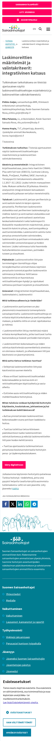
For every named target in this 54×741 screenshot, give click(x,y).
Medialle (10, 600)
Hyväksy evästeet (17, 732)
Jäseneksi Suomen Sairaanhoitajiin (25, 658)
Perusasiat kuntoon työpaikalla (23, 643)
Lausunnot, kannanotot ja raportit (25, 622)
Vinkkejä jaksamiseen (18, 637)
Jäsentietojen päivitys (18, 665)
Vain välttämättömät (19, 722)
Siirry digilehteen (14, 464)
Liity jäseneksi (27, 12)
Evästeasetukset (21, 712)
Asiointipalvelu (29, 19)
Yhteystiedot (13, 594)
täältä (15, 488)
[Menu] (48, 28)
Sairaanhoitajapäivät (27, 4)
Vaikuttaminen (14, 615)
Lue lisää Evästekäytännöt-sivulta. (20, 702)
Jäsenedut (12, 671)
